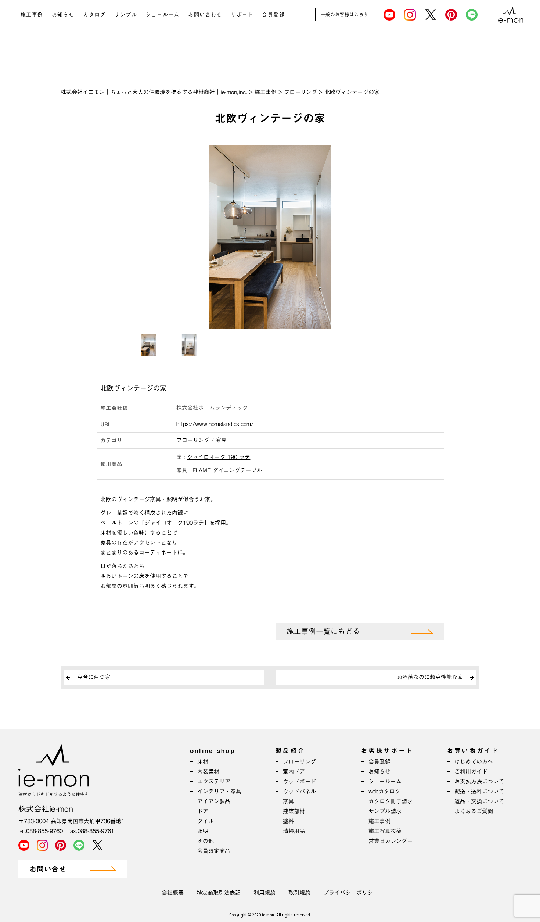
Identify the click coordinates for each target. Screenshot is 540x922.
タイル (205, 821)
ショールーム (162, 14)
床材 (202, 761)
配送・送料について (479, 791)
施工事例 (32, 14)
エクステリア (213, 781)
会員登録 (273, 14)
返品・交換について (479, 801)
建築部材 (294, 811)
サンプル (125, 14)
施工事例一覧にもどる (323, 631)
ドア (202, 811)
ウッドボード (299, 781)
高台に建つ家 (93, 677)
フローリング (192, 440)
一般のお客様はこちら (344, 14)
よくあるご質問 (473, 811)
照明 (202, 831)
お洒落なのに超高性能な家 (430, 677)
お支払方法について (479, 781)
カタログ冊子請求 (390, 801)
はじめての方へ (473, 761)
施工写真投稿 (385, 831)
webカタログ (384, 791)
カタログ (94, 14)
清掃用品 (294, 831)
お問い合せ (47, 869)
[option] (270, 237)
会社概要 (173, 893)
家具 (221, 440)
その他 (205, 841)
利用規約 (264, 893)
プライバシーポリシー (350, 893)
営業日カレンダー (390, 841)
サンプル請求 (385, 811)
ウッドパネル (299, 791)
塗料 (288, 821)
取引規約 (299, 893)
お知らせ (63, 14)
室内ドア (294, 771)
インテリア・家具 (219, 791)
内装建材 (208, 771)
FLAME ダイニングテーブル (227, 470)
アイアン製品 (213, 801)
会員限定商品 (213, 851)
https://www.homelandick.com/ (214, 424)
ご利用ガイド (470, 771)
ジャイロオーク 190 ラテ (218, 457)
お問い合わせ (205, 14)
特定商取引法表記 (219, 893)
